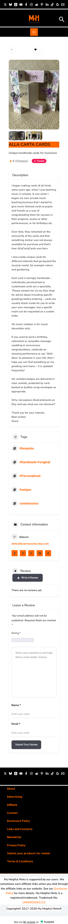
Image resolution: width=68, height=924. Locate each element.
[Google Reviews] (57, 4)
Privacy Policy (16, 845)
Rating (16, 633)
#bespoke (26, 448)
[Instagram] (31, 4)
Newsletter (14, 837)
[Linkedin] (47, 4)
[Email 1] (62, 4)
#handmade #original (34, 462)
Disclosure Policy (18, 821)
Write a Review (29, 577)
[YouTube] (20, 4)
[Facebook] (26, 4)
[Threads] (15, 4)
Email (16, 723)
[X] (5, 4)
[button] (62, 20)
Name (16, 705)
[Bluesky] (10, 4)
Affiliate (12, 805)
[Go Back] (12, 49)
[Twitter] (5, 773)
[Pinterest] (41, 4)
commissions (29, 503)
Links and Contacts (19, 829)
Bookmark (35, 49)
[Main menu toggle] (34, 32)
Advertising (14, 796)
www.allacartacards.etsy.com (30, 543)
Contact (12, 813)
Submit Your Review (26, 744)
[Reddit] (36, 4)
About (11, 788)
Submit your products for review (28, 853)
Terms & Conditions (20, 861)
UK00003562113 (34, 902)
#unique (25, 489)
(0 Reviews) (21, 161)
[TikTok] (52, 4)
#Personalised (29, 476)
